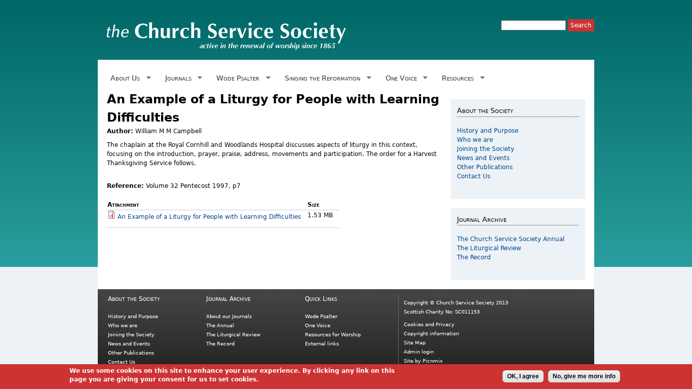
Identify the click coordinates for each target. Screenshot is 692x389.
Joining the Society (485, 148)
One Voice (398, 78)
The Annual (220, 325)
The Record (474, 257)
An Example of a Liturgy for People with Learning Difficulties (209, 216)
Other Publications (485, 167)
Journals (176, 78)
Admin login (419, 352)
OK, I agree (523, 376)
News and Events (483, 158)
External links (322, 343)
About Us (123, 78)
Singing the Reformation (320, 78)
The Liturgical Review (489, 248)
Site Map (415, 342)
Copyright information (431, 333)
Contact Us (473, 176)
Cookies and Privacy (429, 324)
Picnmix (432, 361)
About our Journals (229, 316)
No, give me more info (584, 376)
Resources (456, 78)
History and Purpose (487, 130)
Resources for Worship (333, 334)
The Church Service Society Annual (510, 239)
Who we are (475, 139)
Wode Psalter (236, 78)
